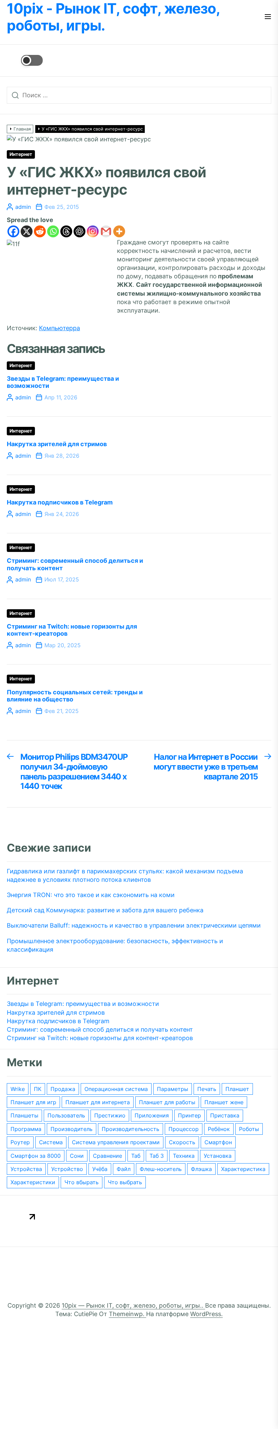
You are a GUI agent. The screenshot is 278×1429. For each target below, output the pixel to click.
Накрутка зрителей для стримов (57, 444)
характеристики (33, 1182)
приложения (152, 1115)
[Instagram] (93, 231)
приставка (224, 1115)
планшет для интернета (97, 1102)
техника (184, 1155)
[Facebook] (13, 231)
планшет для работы (167, 1102)
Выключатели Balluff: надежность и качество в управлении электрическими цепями (134, 925)
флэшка (201, 1169)
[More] (119, 231)
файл (124, 1169)
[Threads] (66, 231)
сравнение (107, 1155)
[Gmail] (106, 231)
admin (23, 206)
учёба (99, 1169)
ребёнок (219, 1129)
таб (135, 1155)
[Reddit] (40, 231)
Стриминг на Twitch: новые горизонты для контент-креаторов (100, 1037)
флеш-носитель (161, 1169)
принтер (189, 1115)
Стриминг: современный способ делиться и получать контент (100, 1029)
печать (206, 1089)
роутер (20, 1142)
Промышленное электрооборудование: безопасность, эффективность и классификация (115, 945)
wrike (18, 1089)
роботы (249, 1129)
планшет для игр (33, 1102)
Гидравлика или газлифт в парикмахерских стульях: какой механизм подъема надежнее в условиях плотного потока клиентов (125, 875)
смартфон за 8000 (36, 1155)
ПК (37, 1089)
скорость (182, 1142)
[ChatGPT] (79, 231)
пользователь (66, 1115)
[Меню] (267, 17)
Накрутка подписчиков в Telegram (60, 502)
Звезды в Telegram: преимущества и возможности (83, 1003)
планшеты (24, 1115)
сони (77, 1155)
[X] (27, 231)
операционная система (116, 1089)
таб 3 (157, 1155)
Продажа (63, 1089)
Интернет (20, 154)
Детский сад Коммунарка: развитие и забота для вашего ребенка (105, 910)
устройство (67, 1169)
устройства (26, 1169)
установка (218, 1155)
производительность (130, 1129)
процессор (183, 1129)
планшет (237, 1089)
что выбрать (125, 1182)
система (51, 1142)
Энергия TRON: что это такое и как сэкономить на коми (91, 894)
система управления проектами (116, 1142)
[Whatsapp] (53, 231)
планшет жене (223, 1102)
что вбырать (81, 1182)
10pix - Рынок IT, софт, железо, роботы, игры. (113, 17)
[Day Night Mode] (25, 60)
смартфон (218, 1142)
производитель (72, 1129)
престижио (109, 1115)
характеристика (243, 1169)
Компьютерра (59, 328)
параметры (172, 1089)
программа (26, 1129)
